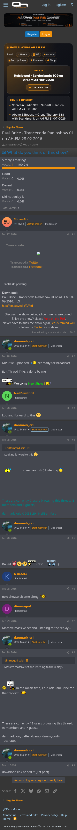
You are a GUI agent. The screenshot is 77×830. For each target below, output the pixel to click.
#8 (73, 652)
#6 (73, 589)
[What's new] (72, 4)
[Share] (67, 234)
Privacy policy (49, 815)
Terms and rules (28, 815)
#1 (73, 234)
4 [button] (8, 164)
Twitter (24, 262)
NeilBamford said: (15, 448)
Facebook (26, 267)
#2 (73, 356)
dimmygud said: (14, 660)
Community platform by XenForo (35, 826)
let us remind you (63, 323)
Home (6, 819)
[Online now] (10, 348)
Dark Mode (13, 809)
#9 (73, 765)
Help (64, 815)
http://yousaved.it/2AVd (17, 305)
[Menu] (5, 5)
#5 (73, 538)
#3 (73, 408)
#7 (73, 621)
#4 (73, 440)
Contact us (9, 815)
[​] (38, 254)
